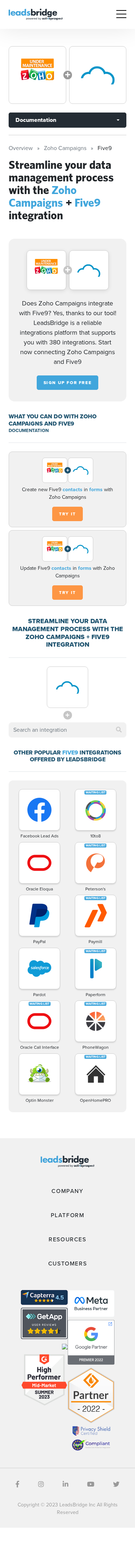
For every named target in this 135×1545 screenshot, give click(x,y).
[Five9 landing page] (98, 75)
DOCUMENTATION (29, 430)
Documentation (35, 120)
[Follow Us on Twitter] (116, 1484)
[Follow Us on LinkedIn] (65, 1484)
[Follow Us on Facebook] (17, 1484)
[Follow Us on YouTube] (90, 1484)
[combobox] (67, 730)
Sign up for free (68, 382)
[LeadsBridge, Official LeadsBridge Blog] (36, 14)
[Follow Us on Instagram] (41, 1484)
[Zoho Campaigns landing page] (37, 75)
